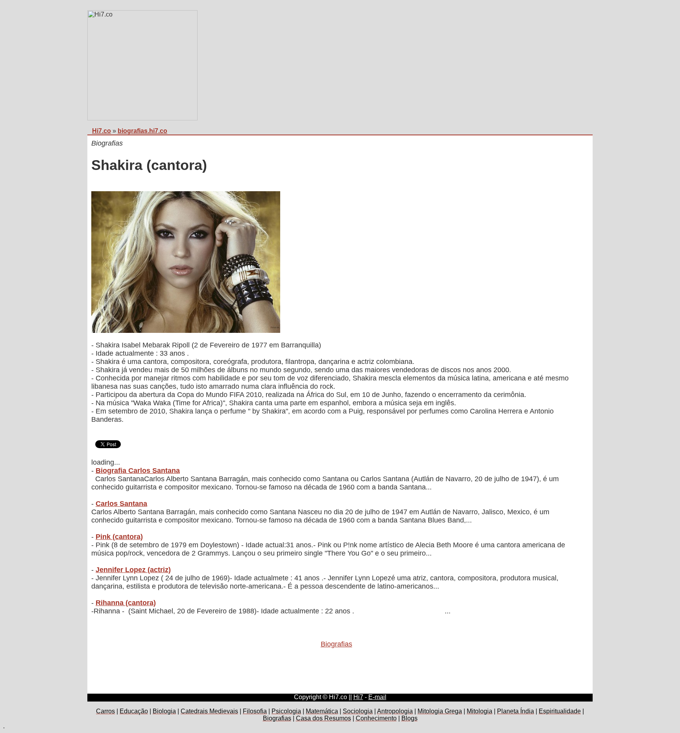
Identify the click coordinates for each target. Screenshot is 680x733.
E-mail (377, 697)
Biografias (336, 644)
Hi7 (358, 697)
